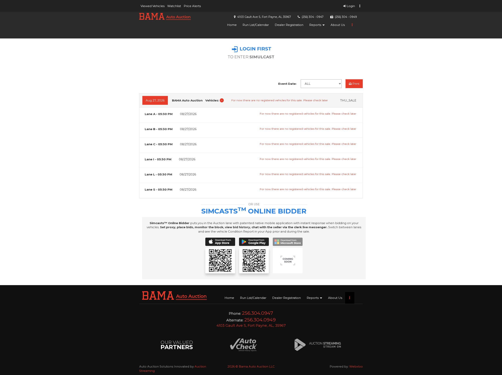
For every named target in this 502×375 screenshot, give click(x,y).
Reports (315, 25)
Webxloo (356, 366)
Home (232, 25)
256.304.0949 (260, 320)
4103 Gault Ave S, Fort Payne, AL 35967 (264, 17)
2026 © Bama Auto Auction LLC (251, 366)
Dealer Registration (289, 25)
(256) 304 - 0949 (346, 17)
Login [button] (350, 6)
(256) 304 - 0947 (313, 17)
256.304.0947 (257, 313)
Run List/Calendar (256, 25)
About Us (338, 25)
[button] (152, 6)
